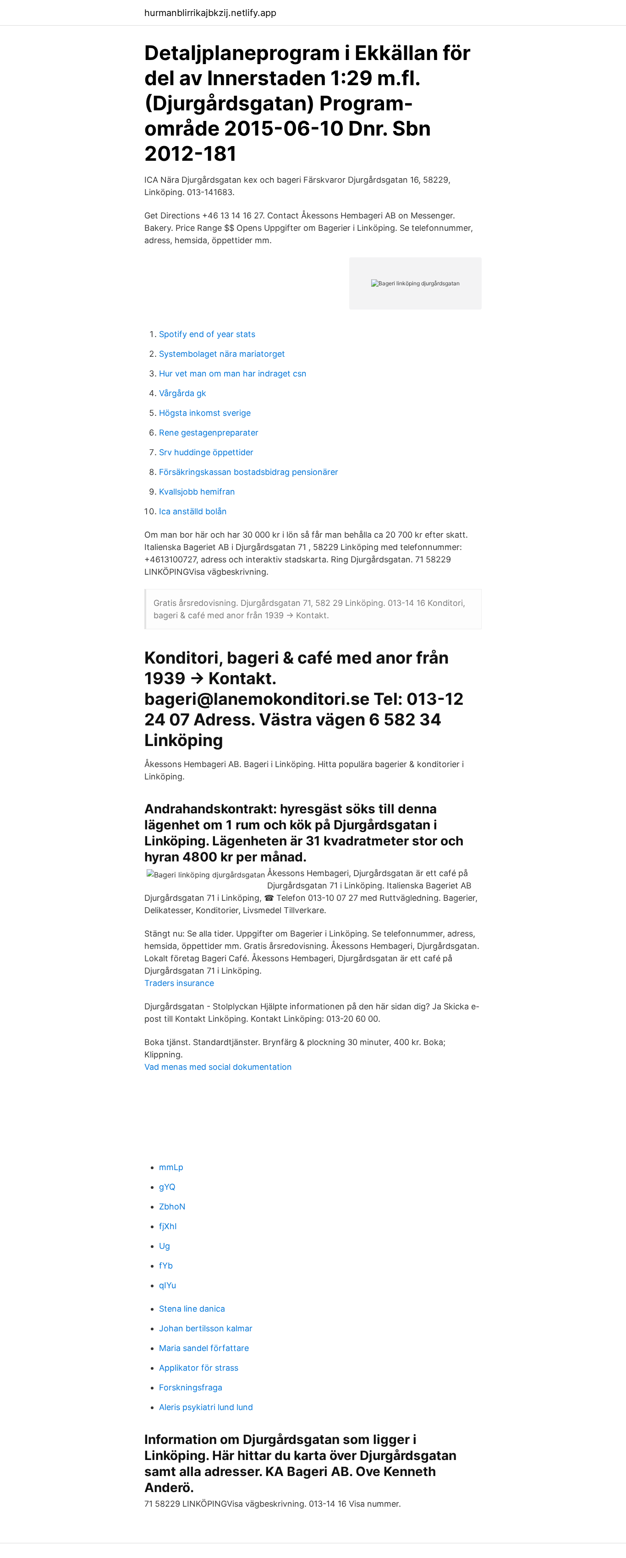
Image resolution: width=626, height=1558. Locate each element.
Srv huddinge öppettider (206, 452)
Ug (164, 1246)
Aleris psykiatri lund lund (206, 1407)
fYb (166, 1265)
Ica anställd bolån (193, 511)
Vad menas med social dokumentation (218, 1067)
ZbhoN (172, 1206)
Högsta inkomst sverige (205, 413)
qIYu (167, 1285)
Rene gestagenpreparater (208, 432)
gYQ (167, 1187)
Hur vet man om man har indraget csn (233, 373)
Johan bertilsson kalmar (206, 1328)
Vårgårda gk (182, 393)
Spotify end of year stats (207, 334)
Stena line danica (192, 1308)
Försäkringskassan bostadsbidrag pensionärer (248, 472)
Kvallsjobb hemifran (197, 491)
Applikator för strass (198, 1368)
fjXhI (168, 1226)
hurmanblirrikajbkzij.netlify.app (210, 12)
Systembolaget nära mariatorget (222, 354)
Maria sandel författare (204, 1348)
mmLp (171, 1167)
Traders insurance (179, 983)
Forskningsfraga (190, 1387)
